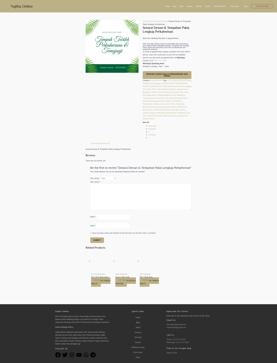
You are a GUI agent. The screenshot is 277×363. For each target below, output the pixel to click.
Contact (207, 6)
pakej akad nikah (180, 98)
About (181, 6)
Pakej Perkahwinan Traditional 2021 (161, 116)
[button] (262, 6)
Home (168, 6)
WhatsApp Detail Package (125, 282)
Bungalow (167, 95)
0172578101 (172, 80)
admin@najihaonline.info (176, 324)
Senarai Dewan (161, 21)
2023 (181, 92)
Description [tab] (95, 143)
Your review (95, 182)
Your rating (95, 178)
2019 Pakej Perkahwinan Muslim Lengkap (174, 86)
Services (189, 6)
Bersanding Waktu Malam (153, 95)
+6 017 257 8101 (179, 339)
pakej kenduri (171, 107)
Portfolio (199, 6)
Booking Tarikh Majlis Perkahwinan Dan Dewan (167, 75)
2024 (186, 92)
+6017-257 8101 (160, 60)
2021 (172, 92)
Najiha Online (22, 6)
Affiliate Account (220, 6)
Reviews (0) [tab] (105, 143)
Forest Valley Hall (166, 98)
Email (93, 225)
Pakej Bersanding (149, 101)
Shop (245, 6)
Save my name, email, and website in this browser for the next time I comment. (124, 233)
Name (93, 217)
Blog (174, 6)
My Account (235, 6)
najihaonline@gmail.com (176, 327)
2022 (176, 92)
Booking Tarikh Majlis (100, 282)
